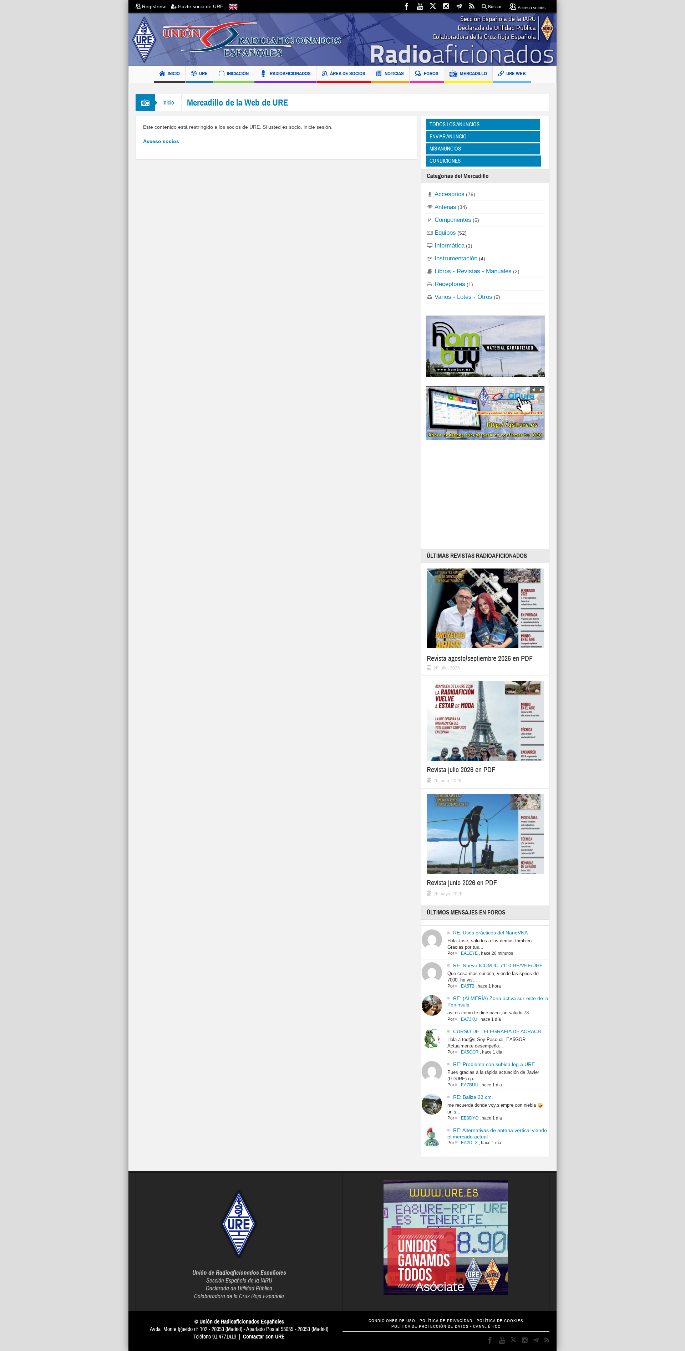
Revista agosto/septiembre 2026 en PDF (480, 658)
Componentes (453, 219)
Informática (450, 245)
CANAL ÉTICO (487, 1326)
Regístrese (156, 6)
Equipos (445, 232)
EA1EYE (469, 953)
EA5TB (468, 986)
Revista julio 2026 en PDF (461, 769)
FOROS (431, 73)
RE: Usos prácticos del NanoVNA (490, 932)
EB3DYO (469, 1118)
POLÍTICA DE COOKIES (500, 1321)
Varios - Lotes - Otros (463, 296)
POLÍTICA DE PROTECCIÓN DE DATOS (430, 1326)
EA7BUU (469, 1084)
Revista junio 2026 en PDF (462, 883)
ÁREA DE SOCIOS (347, 73)
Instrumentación (456, 258)
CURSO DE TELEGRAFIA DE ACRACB (497, 1031)
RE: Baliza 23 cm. (473, 1097)
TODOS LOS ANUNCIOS (455, 124)
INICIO (174, 73)
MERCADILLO (473, 73)
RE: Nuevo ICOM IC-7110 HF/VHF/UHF (498, 965)
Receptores (450, 283)
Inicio (168, 102)
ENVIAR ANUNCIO (448, 136)
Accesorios (450, 194)
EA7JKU (469, 1019)
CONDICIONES (445, 160)
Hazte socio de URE (200, 6)
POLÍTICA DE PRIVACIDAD (446, 1321)
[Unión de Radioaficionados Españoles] (342, 39)
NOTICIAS (394, 73)
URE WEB (516, 73)
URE (203, 73)
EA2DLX (469, 1142)
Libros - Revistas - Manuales (473, 271)
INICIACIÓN (238, 73)
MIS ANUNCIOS (445, 148)
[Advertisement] (486, 494)
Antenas (445, 206)
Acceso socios (161, 141)
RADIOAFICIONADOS (290, 73)
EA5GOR (470, 1052)
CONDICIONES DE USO (392, 1321)
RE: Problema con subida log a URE (494, 1064)
